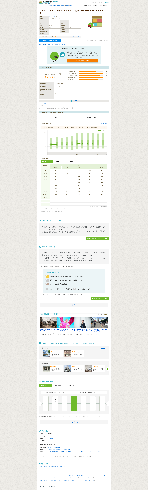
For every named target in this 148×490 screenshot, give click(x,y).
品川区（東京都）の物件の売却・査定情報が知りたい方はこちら (53, 44)
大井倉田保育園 (101, 451)
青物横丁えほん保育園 (66, 451)
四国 (58, 481)
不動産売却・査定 (52, 480)
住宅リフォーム (46, 480)
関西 (55, 481)
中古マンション (90, 477)
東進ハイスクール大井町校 (54, 449)
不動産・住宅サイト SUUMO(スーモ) (46, 477)
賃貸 (55, 477)
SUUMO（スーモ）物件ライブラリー (49, 2)
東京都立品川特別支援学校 (54, 447)
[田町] (45, 403)
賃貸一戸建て (71, 477)
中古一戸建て (102, 477)
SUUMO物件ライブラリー (59, 5)
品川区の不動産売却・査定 (50, 40)
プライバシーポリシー (96, 475)
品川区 (71, 5)
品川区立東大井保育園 (53, 451)
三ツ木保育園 (91, 451)
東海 (53, 481)
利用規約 (87, 475)
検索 (108, 2)
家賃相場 (76, 477)
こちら (91, 416)
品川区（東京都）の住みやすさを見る (97, 238)
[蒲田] (93, 403)
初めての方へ (72, 475)
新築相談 (58, 480)
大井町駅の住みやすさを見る (99, 298)
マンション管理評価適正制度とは (46, 103)
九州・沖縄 (64, 481)
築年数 (57, 161)
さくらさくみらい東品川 (79, 451)
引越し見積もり (64, 480)
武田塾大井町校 (66, 449)
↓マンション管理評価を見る (74, 36)
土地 (106, 477)
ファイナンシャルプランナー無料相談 (87, 480)
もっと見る (74, 100)
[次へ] (107, 369)
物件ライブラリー (75, 480)
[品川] (64, 403)
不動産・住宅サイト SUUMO (45, 5)
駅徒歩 (71, 161)
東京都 (67, 5)
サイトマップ (80, 475)
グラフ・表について (103, 123)
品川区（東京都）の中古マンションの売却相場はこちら (52, 466)
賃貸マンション (60, 477)
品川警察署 (50, 438)
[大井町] (74, 403)
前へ (40, 403)
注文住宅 (40, 480)
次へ (107, 403)
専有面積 (44, 161)
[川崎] (102, 403)
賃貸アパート (65, 477)
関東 (45, 481)
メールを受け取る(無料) (82, 60)
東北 (42, 481)
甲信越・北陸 (49, 481)
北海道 (40, 481)
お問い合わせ (106, 475)
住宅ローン (69, 480)
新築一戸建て (96, 477)
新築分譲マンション (83, 477)
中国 (60, 481)
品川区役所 (50, 436)
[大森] (83, 403)
